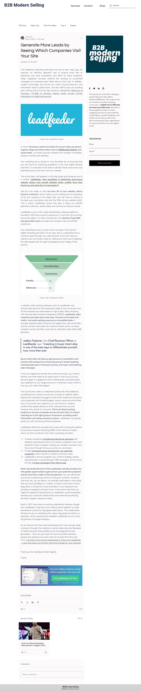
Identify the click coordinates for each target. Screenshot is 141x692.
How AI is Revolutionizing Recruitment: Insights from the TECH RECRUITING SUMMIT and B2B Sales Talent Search (33, 644)
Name (91, 144)
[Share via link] (38, 602)
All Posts (22, 25)
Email (91, 151)
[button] (88, 6)
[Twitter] (94, 88)
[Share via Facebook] (22, 602)
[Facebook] (89, 88)
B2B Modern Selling (24, 5)
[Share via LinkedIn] (33, 602)
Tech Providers (50, 25)
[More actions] (81, 38)
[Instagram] (103, 88)
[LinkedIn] (98, 88)
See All (80, 618)
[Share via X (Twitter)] (27, 602)
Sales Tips (35, 25)
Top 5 (63, 25)
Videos (73, 25)
